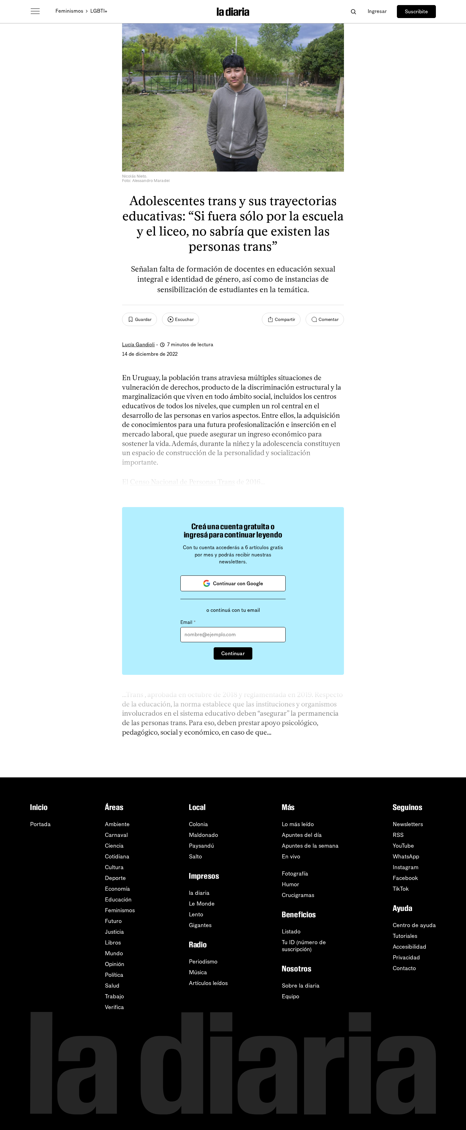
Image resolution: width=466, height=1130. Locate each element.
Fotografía (295, 873)
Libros (113, 942)
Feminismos (69, 11)
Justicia (114, 931)
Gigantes (200, 925)
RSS (398, 835)
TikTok (401, 888)
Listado (291, 931)
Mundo (114, 953)
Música (198, 972)
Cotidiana (117, 856)
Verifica (114, 1007)
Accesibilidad (409, 946)
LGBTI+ (98, 11)
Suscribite (416, 12)
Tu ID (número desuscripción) (304, 946)
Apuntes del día (302, 835)
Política (114, 974)
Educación (118, 899)
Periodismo (203, 961)
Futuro (113, 921)
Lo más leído (298, 824)
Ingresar (377, 11)
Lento (196, 914)
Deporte (115, 878)
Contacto (404, 968)
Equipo (290, 996)
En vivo (291, 856)
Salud (112, 985)
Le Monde (202, 903)
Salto (195, 856)
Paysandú (201, 845)
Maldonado (203, 835)
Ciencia (114, 845)
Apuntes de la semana (310, 845)
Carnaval (116, 835)
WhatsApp (406, 856)
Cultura (114, 867)
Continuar (232, 653)
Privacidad (406, 957)
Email (188, 622)
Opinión (114, 964)
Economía (117, 888)
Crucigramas (298, 895)
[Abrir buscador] (353, 11)
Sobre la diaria (301, 985)
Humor (290, 884)
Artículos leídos (208, 983)
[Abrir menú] (35, 11)
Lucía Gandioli (138, 345)
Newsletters (408, 824)
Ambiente (117, 824)
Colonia (198, 824)
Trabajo (114, 996)
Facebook (405, 878)
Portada (40, 824)
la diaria (199, 892)
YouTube (403, 845)
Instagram (405, 867)
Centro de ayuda (414, 925)
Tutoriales (405, 935)
